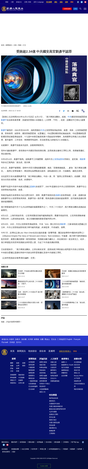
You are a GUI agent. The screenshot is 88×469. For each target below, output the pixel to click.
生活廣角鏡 (77, 362)
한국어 (18, 342)
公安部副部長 (58, 159)
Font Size (77, 110)
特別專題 (53, 395)
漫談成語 (53, 373)
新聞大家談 (43, 362)
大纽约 (11, 339)
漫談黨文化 (53, 428)
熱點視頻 (21, 375)
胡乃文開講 (65, 367)
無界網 (79, 449)
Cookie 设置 (44, 466)
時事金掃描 (43, 367)
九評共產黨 (53, 412)
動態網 (72, 449)
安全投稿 (49, 442)
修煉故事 (52, 431)
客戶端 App (75, 442)
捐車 (66, 2)
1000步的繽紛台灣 (79, 385)
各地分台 (19, 2)
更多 (13, 452)
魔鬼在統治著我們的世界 (57, 409)
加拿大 (17, 339)
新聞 (14, 359)
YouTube (85, 2)
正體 (25, 2)
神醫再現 (64, 373)
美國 (11, 365)
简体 (29, 2)
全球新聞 (32, 362)
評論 (11, 368)
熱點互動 (42, 365)
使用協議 (40, 442)
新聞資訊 (9, 45)
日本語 (12, 342)
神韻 (6, 2)
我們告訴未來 (53, 398)
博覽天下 (13, 380)
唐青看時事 (43, 381)
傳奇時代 (52, 401)
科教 (17, 371)
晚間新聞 (32, 370)
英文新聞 (49, 2)
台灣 (17, 365)
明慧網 (65, 449)
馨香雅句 (53, 370)
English (69, 339)
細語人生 (42, 392)
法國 (41, 339)
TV (76, 9)
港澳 (17, 363)
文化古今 (53, 378)
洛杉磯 (24, 339)
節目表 (42, 351)
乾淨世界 (34, 449)
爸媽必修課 (54, 375)
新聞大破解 (43, 375)
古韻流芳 (53, 367)
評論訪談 (43, 359)
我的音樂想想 (78, 389)
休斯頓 (36, 339)
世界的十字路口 (44, 384)
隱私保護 (31, 442)
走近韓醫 (64, 375)
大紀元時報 (25, 449)
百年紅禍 (52, 417)
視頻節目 (32, 351)
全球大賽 (21, 383)
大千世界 (77, 378)
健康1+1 (64, 362)
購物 (72, 2)
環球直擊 (32, 365)
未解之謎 (53, 362)
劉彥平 (4, 120)
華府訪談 (32, 378)
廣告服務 (57, 442)
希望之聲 (43, 449)
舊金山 (47, 339)
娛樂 (23, 363)
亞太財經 (32, 389)
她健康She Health (67, 365)
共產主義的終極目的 (56, 406)
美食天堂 (77, 370)
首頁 (2, 45)
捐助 (61, 2)
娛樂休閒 (78, 359)
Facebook (78, 2)
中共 (69, 117)
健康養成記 (65, 370)
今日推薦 (21, 377)
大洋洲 (30, 339)
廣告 (55, 2)
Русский (5, 342)
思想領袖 (42, 373)
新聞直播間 (67, 9)
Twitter (82, 2)
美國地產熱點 (54, 381)
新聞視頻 (32, 359)
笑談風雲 (53, 365)
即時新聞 (13, 377)
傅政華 (82, 159)
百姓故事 (52, 425)
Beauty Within (78, 375)
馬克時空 (42, 386)
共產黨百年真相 (54, 403)
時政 (19, 45)
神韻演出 (13, 383)
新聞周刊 (32, 375)
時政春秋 (42, 370)
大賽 (12, 2)
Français (77, 339)
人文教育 (54, 359)
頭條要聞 (13, 375)
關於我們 (14, 442)
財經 (17, 368)
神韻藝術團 (15, 449)
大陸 (15, 45)
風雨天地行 (53, 420)
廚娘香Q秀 (77, 381)
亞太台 (53, 339)
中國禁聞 (32, 367)
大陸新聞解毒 (44, 389)
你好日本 (77, 365)
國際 (11, 363)
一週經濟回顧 (33, 381)
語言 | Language (39, 2)
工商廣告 (52, 433)
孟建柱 (33, 186)
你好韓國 (77, 367)
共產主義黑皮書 (54, 422)
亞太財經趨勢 (33, 386)
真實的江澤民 (53, 414)
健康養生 (65, 359)
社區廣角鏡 (32, 384)
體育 (23, 365)
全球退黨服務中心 (55, 449)
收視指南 (23, 442)
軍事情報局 (43, 378)
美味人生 (77, 373)
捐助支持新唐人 (65, 351)
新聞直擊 (32, 373)
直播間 (51, 351)
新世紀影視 (6, 452)
